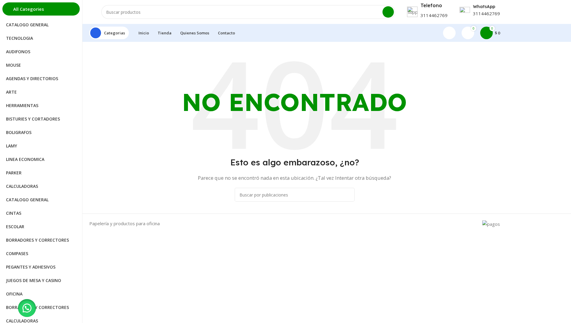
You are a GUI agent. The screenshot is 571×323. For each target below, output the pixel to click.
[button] (27, 308)
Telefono (431, 5)
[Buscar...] (388, 12)
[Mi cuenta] (449, 33)
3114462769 (434, 15)
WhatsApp (484, 6)
